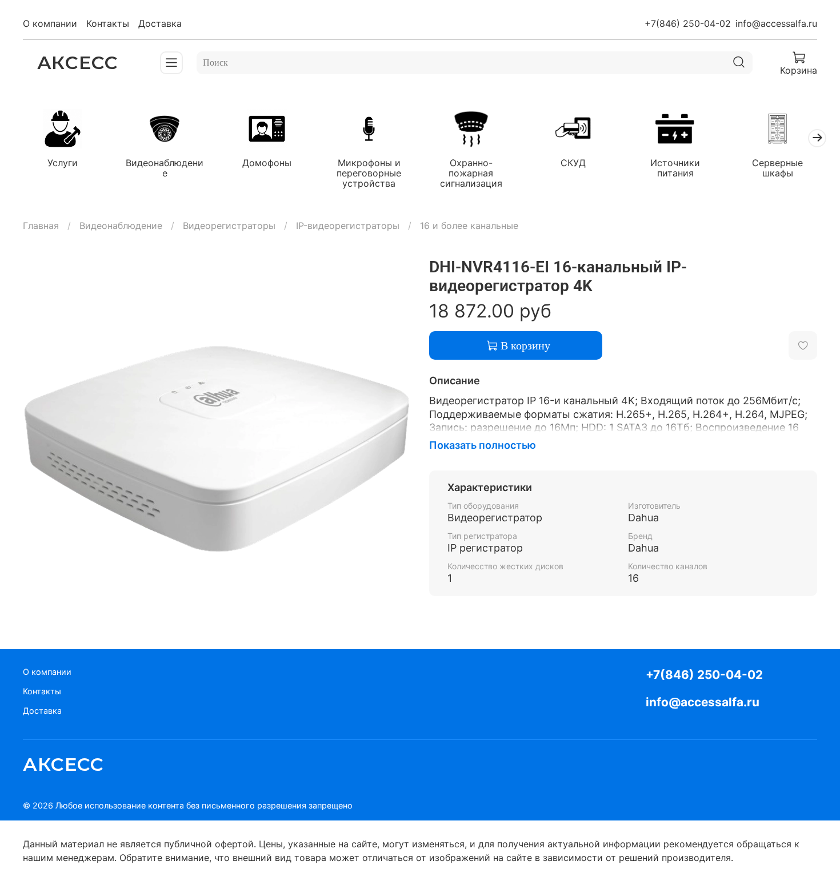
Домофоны (266, 163)
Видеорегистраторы (229, 225)
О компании (50, 23)
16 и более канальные (469, 225)
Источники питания (675, 168)
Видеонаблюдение (164, 168)
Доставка (160, 23)
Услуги (62, 163)
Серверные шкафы (777, 168)
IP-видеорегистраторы (347, 225)
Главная (41, 225)
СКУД (573, 163)
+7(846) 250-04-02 (688, 23)
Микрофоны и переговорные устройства (369, 174)
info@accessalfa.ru (776, 23)
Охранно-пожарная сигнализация (471, 174)
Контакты (107, 23)
